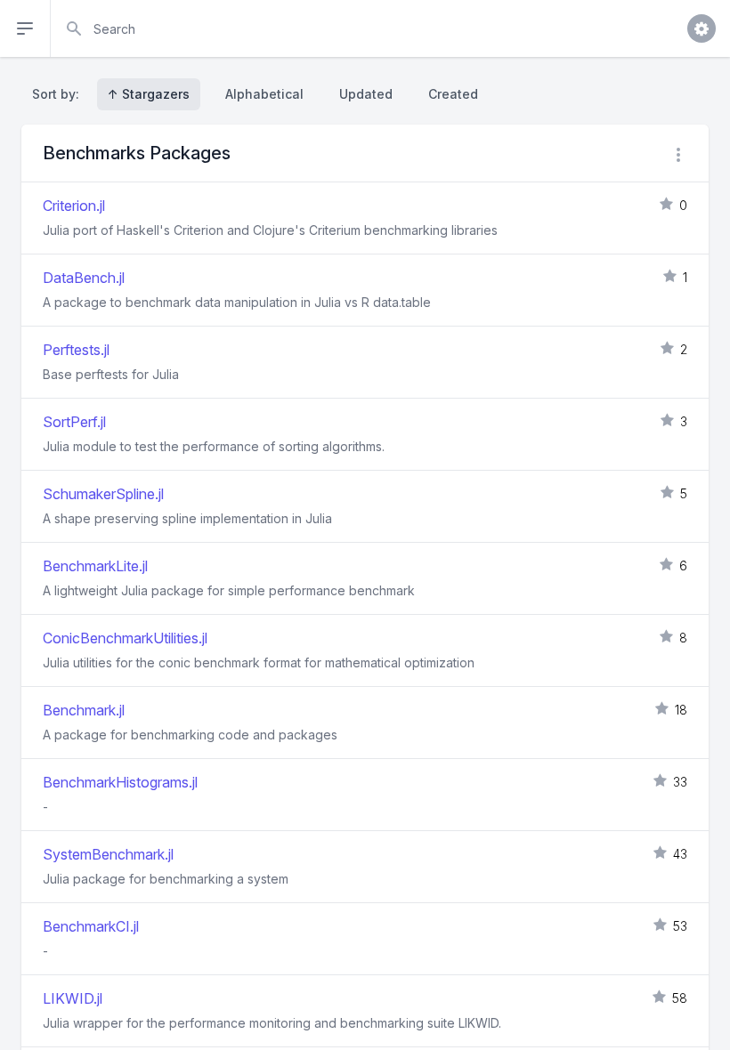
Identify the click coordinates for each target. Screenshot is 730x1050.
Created (453, 93)
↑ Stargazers (149, 93)
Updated (366, 93)
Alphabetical (264, 93)
